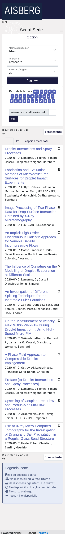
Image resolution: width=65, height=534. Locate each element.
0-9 (36, 91)
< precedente (53, 132)
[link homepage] (23, 11)
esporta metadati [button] (36, 141)
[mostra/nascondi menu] (61, 30)
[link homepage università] (14, 30)
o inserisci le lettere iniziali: (28, 112)
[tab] (9, 141)
